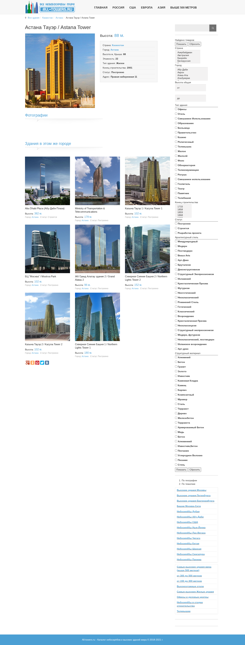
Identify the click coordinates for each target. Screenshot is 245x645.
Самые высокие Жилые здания (195, 591)
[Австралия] (188, 55)
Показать (181, 44)
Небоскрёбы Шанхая (189, 548)
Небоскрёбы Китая (188, 543)
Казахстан (47, 18)
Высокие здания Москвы (191, 490)
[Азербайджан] (188, 52)
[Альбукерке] (192, 78)
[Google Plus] (28, 363)
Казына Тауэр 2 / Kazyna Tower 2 (43, 344)
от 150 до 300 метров (189, 581)
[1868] (184, 215)
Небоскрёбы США (187, 522)
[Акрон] (192, 72)
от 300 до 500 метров (189, 575)
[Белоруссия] (188, 61)
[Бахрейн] (188, 58)
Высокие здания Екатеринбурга (195, 500)
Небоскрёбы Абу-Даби (190, 516)
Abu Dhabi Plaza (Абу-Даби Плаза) (44, 208)
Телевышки (183, 611)
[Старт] (212, 28)
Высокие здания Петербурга (193, 495)
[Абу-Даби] (192, 69)
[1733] (184, 206)
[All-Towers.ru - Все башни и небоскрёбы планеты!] (50, 7)
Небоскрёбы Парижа (189, 559)
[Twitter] (42, 363)
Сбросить (195, 44)
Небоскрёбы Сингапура (191, 554)
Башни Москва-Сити (189, 506)
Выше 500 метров (183, 7)
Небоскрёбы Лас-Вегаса (191, 532)
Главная (101, 7)
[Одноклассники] (32, 363)
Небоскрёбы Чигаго (188, 538)
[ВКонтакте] (47, 363)
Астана (59, 18)
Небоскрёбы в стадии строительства (190, 604)
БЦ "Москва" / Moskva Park (40, 276)
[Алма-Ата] (192, 75)
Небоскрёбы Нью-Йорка (191, 527)
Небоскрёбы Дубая (188, 511)
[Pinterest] (37, 363)
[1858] (184, 209)
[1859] (184, 212)
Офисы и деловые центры (192, 597)
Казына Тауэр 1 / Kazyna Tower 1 (143, 208)
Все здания (33, 18)
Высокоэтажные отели (190, 586)
